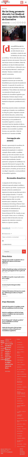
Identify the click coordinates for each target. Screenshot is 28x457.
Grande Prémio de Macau (21, 406)
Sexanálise (19, 433)
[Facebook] (16, 23)
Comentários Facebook (17, 228)
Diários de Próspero (21, 374)
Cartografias (20, 357)
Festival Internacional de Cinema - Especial (21, 392)
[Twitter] (18, 23)
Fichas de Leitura (21, 396)
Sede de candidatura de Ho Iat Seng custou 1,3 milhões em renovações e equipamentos (13, 314)
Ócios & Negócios (21, 446)
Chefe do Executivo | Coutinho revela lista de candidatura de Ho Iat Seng (13, 307)
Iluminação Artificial (19, 415)
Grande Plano (20, 403)
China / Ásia (19, 362)
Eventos (25, 387)
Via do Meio (19, 444)
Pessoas (19, 428)
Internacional (20, 418)
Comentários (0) (6, 228)
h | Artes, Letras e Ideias (21, 412)
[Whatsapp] (22, 23)
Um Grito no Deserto (20, 441)
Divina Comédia (20, 371)
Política (4, 8)
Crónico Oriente (21, 364)
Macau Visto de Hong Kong (22, 421)
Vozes (24, 444)
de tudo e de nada (21, 369)
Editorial (22, 453)
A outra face (20, 349)
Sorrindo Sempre (21, 438)
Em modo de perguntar (19, 382)
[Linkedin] (20, 23)
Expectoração (20, 389)
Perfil (24, 424)
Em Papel (22, 454)
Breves (18, 355)
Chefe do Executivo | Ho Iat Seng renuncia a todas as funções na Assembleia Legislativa (11, 329)
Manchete (19, 424)
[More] (25, 23)
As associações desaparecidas (11, 285)
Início (21, 448)
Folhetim (19, 398)
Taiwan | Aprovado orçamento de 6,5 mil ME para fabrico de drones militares (13, 261)
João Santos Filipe (5, 22)
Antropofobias (20, 347)
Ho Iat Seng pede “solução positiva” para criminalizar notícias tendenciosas (12, 321)
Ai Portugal (20, 344)
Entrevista (19, 384)
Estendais (19, 387)
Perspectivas (20, 426)
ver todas (7, 371)
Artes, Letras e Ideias (20, 352)
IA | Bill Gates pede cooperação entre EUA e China (13, 277)
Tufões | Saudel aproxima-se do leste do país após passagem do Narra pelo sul (14, 269)
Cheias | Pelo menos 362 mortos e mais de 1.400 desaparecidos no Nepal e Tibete (13, 292)
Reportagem (20, 431)
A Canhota (19, 342)
